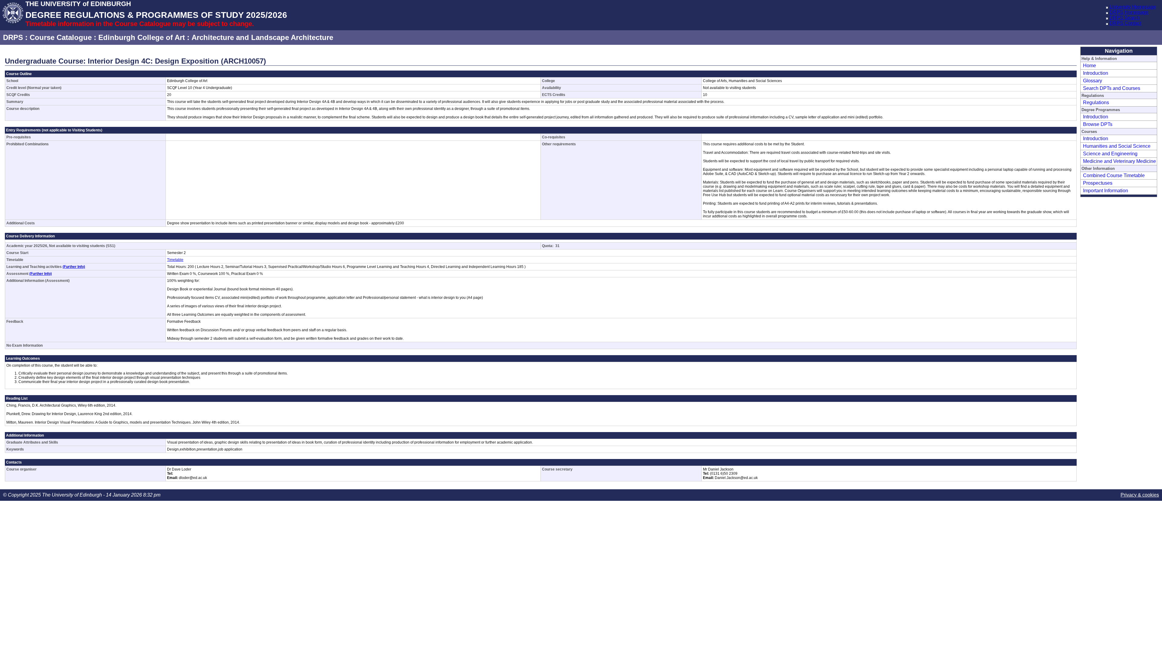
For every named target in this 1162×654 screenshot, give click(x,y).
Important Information (1105, 190)
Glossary (1092, 80)
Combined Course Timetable (1114, 175)
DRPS (13, 37)
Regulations (1096, 102)
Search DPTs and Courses (1111, 88)
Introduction (1095, 73)
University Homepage (1132, 6)
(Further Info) (74, 267)
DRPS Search (1124, 17)
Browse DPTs (1097, 124)
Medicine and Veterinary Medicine (1119, 161)
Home (1089, 65)
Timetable (175, 260)
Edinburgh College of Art (141, 37)
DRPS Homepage (1128, 12)
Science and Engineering (1110, 153)
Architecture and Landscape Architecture (262, 37)
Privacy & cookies (1140, 494)
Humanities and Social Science (1117, 146)
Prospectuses (1097, 183)
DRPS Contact (1125, 23)
